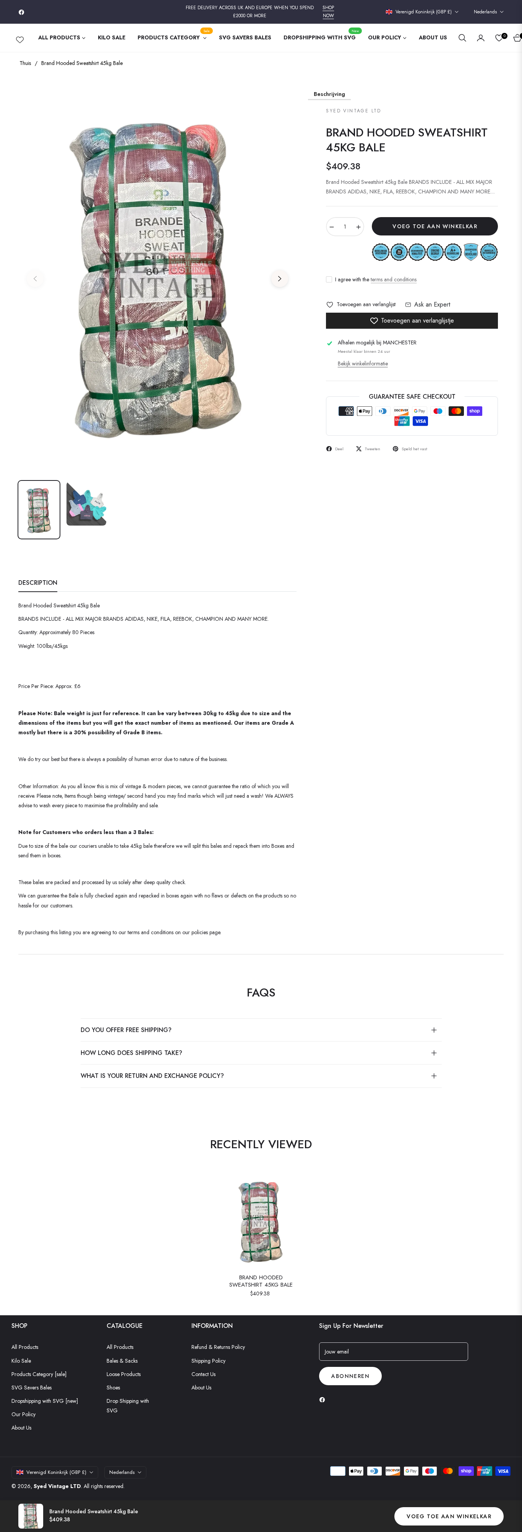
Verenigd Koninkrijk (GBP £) (424, 12)
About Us (21, 1427)
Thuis (25, 63)
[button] (462, 38)
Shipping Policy (208, 1361)
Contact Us (203, 1374)
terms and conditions (394, 279)
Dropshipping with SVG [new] (44, 1401)
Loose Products (124, 1374)
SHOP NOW (328, 11)
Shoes (113, 1387)
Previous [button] (35, 278)
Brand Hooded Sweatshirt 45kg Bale (261, 1281)
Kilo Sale (21, 1361)
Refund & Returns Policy (218, 1347)
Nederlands (485, 12)
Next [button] (279, 278)
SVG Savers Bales (31, 1387)
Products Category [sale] (38, 1374)
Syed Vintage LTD (57, 1486)
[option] (157, 274)
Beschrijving (329, 94)
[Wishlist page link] (20, 38)
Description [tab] (37, 583)
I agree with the (376, 279)
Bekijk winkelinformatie (363, 363)
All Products (24, 1347)
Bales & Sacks (122, 1361)
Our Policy (23, 1414)
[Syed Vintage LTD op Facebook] (324, 1399)
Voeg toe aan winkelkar (449, 1516)
